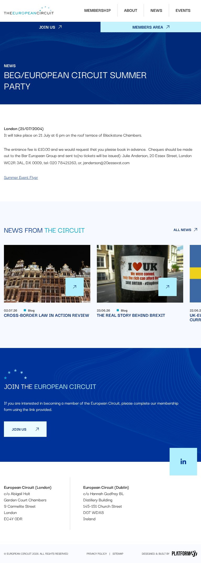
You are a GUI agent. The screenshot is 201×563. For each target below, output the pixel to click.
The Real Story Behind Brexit (140, 281)
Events (183, 10)
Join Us (47, 27)
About (130, 10)
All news (182, 229)
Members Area (147, 27)
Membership (97, 10)
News (156, 10)
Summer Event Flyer (21, 177)
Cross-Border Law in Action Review (47, 281)
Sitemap (118, 553)
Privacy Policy (97, 553)
